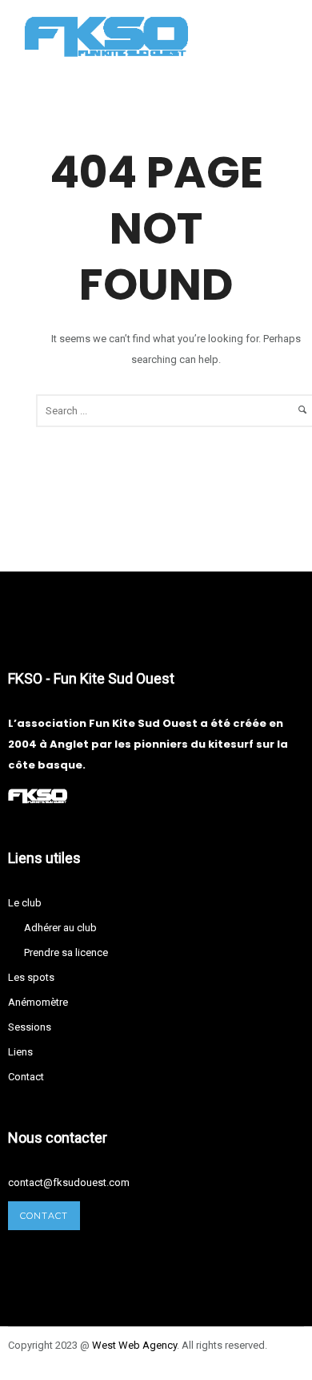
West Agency (134, 1345)
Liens (20, 1052)
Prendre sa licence (66, 952)
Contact (26, 1077)
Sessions (29, 1027)
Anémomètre (38, 1002)
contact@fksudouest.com (69, 1182)
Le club (25, 903)
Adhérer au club (60, 928)
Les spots (31, 977)
